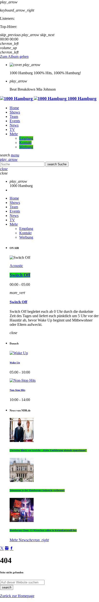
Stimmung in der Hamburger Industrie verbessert (37, 490)
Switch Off (20, 275)
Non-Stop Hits (17, 390)
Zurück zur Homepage (17, 596)
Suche (57, 164)
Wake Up (15, 362)
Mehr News (29, 540)
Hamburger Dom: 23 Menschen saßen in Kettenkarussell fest (43, 530)
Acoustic (16, 266)
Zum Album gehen (14, 56)
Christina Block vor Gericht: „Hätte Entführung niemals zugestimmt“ (48, 450)
